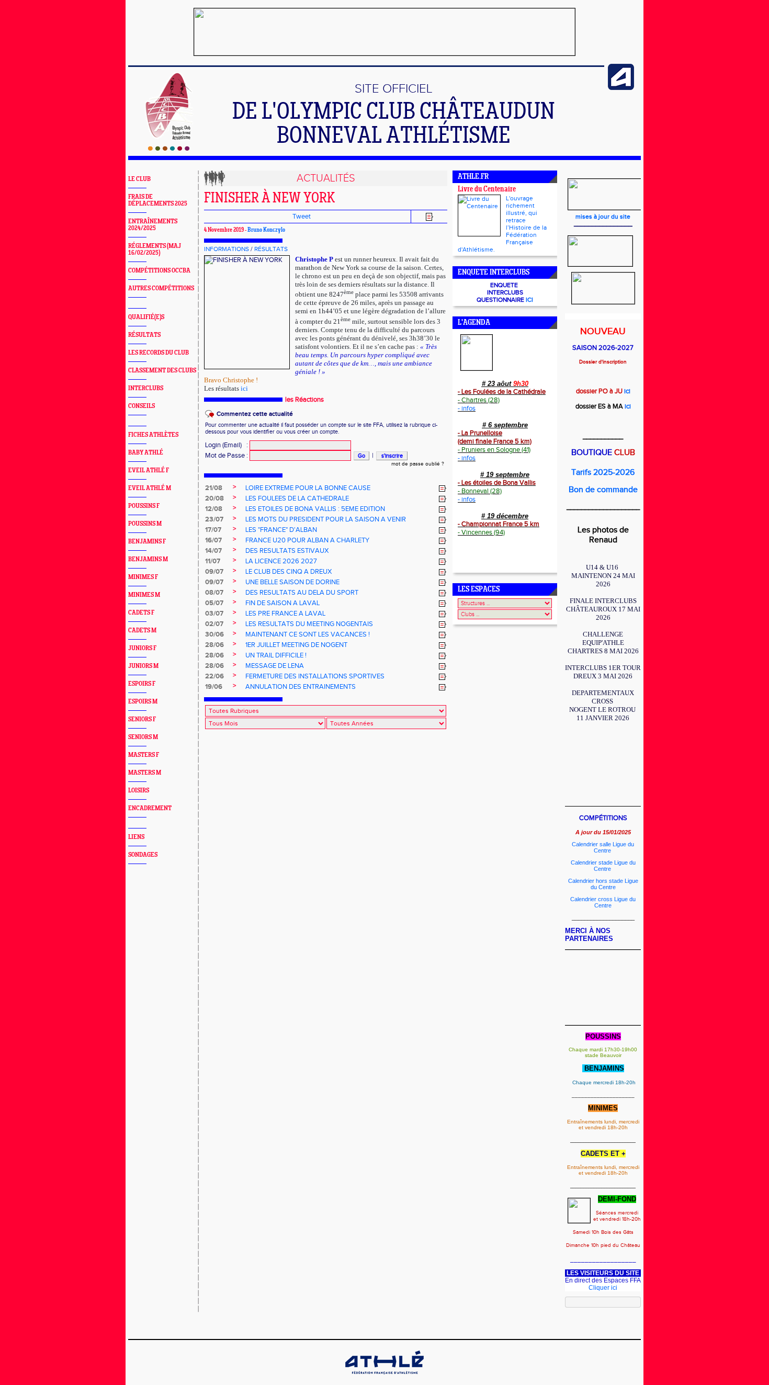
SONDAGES (142, 855)
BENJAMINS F (147, 541)
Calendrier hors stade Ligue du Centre (603, 884)
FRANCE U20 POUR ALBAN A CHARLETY (307, 540)
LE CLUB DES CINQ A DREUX (288, 571)
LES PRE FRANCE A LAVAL (285, 613)
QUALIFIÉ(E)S (146, 317)
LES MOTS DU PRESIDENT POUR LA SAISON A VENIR (325, 519)
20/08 (214, 498)
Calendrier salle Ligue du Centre (603, 847)
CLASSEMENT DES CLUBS (162, 370)
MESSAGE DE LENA (274, 666)
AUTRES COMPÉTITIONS (161, 288)
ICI (529, 299)
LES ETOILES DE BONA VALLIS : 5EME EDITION (315, 509)
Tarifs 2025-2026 (603, 473)
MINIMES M (144, 595)
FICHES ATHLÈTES (153, 435)
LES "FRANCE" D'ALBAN (281, 530)
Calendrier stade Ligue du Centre (603, 865)
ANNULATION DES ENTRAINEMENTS (300, 687)
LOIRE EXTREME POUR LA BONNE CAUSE (307, 488)
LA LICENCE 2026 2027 (281, 561)
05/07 (214, 603)
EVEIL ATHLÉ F (148, 470)
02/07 (214, 624)
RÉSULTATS (144, 335)
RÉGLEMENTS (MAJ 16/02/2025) (154, 249)
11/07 (212, 561)
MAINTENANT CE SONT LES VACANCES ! (307, 634)
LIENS (136, 837)
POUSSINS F (144, 506)
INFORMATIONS (226, 249)
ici (244, 388)
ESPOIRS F (141, 683)
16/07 (213, 540)
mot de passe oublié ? (417, 464)
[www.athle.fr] (621, 88)
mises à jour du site (602, 216)
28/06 (214, 645)
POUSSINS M (145, 523)
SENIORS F (142, 719)
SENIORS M (143, 737)
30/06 (214, 634)
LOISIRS (138, 790)
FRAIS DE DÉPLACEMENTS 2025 (157, 200)
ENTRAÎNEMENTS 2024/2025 (152, 225)
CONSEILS (141, 406)
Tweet (301, 216)
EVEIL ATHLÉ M (149, 488)
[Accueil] (168, 148)
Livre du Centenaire (487, 190)
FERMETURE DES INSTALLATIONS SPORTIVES (314, 676)
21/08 (213, 488)
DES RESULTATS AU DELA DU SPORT (301, 592)
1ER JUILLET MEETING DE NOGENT (296, 645)
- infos (467, 408)
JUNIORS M (143, 666)
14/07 (213, 551)
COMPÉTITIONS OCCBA (159, 270)
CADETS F (141, 612)
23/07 (214, 519)
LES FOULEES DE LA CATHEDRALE (297, 498)
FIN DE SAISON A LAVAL (282, 603)
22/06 (214, 676)
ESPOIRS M (142, 701)
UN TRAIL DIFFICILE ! (276, 655)
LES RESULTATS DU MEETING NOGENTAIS (309, 624)
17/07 (213, 530)
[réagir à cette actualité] (442, 488)
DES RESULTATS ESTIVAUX (287, 551)
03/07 (214, 613)
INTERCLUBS (145, 388)
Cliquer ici (603, 1287)
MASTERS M (144, 772)
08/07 (214, 592)
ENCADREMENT (150, 808)
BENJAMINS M (148, 559)
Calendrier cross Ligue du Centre (603, 902)
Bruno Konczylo (266, 230)
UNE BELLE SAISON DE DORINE (292, 582)
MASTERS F (143, 755)
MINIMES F (143, 577)
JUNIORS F (142, 648)
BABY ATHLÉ (145, 452)
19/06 (213, 687)
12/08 (213, 509)
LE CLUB (139, 179)
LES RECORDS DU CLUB (158, 352)
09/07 (214, 571)
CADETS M (142, 630)
